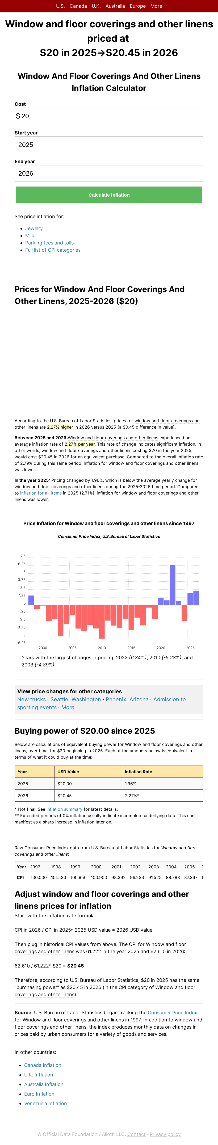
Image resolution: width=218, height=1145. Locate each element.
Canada (78, 6)
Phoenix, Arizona (127, 699)
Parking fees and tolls (49, 243)
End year (25, 161)
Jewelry (34, 228)
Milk (29, 235)
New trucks (31, 699)
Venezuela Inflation (45, 1103)
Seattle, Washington (76, 699)
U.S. (60, 6)
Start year (26, 133)
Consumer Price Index (172, 1012)
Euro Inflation (39, 1094)
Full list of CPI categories (53, 250)
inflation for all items (41, 493)
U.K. (96, 6)
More (156, 6)
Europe (138, 6)
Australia (115, 6)
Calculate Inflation (109, 195)
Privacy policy (165, 1134)
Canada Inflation (42, 1065)
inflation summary (64, 809)
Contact (136, 1134)
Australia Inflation (44, 1084)
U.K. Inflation (38, 1075)
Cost (20, 104)
